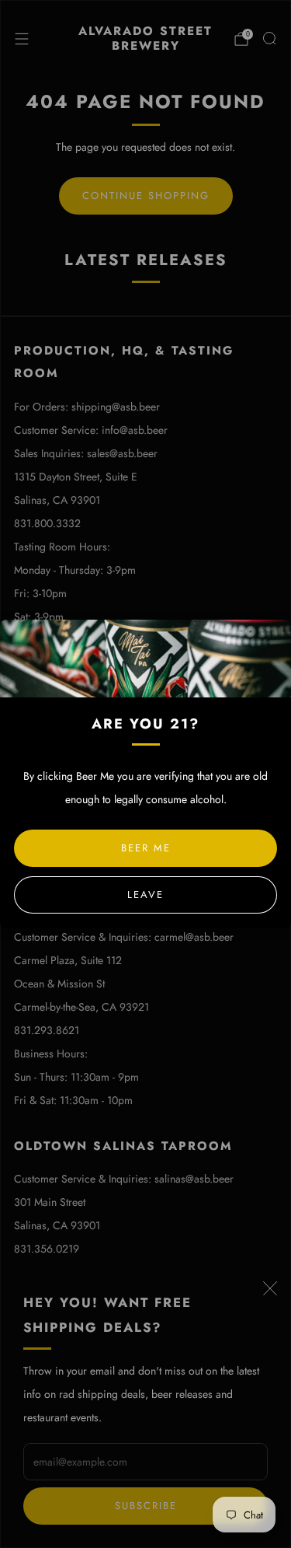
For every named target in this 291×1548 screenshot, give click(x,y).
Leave (145, 894)
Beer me (146, 847)
